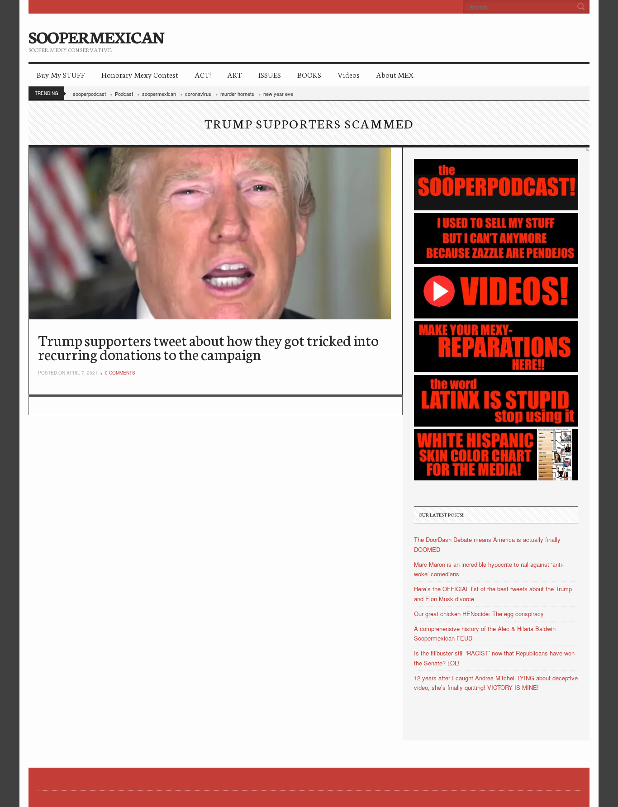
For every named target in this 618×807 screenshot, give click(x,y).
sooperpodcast (89, 93)
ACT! (203, 74)
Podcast (124, 93)
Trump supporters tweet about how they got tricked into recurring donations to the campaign (208, 346)
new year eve (278, 93)
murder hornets (237, 93)
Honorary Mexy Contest (139, 74)
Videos (349, 74)
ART (234, 74)
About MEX (395, 74)
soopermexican (159, 93)
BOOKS (309, 74)
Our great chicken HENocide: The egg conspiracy (479, 613)
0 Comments (120, 373)
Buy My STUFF (61, 74)
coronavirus (198, 93)
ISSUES (269, 74)
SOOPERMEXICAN (96, 36)
